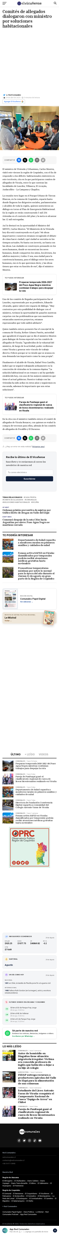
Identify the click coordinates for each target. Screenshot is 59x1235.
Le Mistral (39, 1212)
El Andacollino (18, 1196)
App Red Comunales (28, 1214)
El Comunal (6, 1194)
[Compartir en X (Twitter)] (25, 160)
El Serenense (18, 1194)
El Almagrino (7, 1181)
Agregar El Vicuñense (12, 102)
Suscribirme (29, 479)
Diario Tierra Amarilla (19, 1183)
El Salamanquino (18, 1201)
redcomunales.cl (9, 1157)
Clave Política (28, 1212)
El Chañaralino (20, 1181)
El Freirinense (18, 1186)
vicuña (35, 502)
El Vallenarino (43, 1183)
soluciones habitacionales (17, 502)
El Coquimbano (31, 1194)
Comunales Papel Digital (12, 1212)
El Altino (32, 1183)
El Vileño (29, 1201)
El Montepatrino (44, 1196)
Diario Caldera (32, 1181)
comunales (31, 500)
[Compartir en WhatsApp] (31, 160)
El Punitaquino (21, 1198)
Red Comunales (14, 95)
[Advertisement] (29, 60)
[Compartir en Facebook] (19, 160)
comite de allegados (13, 500)
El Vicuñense (44, 1194)
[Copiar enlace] (43, 160)
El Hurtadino (31, 1196)
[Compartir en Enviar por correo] (37, 160)
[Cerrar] (55, 1230)
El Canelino (48, 1198)
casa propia (30, 497)
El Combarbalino (35, 1198)
